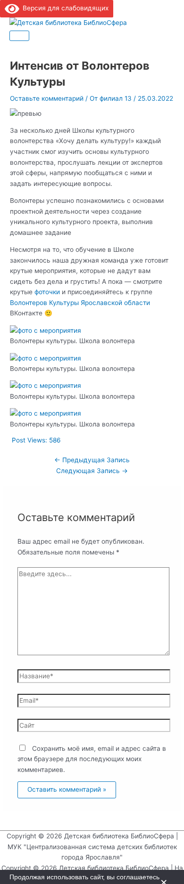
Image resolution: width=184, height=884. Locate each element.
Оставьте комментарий (47, 98)
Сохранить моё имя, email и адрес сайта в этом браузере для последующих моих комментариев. (91, 759)
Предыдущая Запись (92, 460)
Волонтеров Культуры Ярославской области (80, 302)
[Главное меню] (19, 36)
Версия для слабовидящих (64, 8)
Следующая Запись (92, 470)
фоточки (47, 292)
